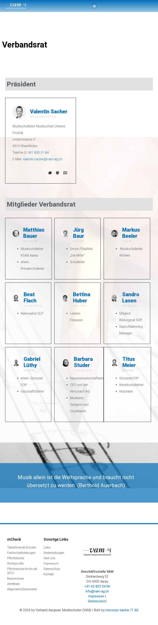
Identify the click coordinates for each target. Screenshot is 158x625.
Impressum (96, 596)
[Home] (50, 173)
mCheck (14, 539)
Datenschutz (97, 601)
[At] (57, 173)
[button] (94, 6)
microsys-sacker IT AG (122, 610)
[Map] (65, 173)
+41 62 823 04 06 (97, 586)
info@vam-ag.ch (97, 591)
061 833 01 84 (38, 153)
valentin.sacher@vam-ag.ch (42, 159)
